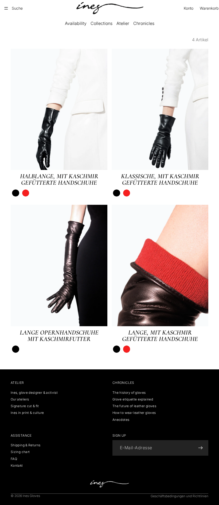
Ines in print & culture (27, 413)
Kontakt (17, 465)
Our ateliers (20, 399)
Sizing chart (20, 452)
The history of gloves (129, 393)
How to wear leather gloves (134, 413)
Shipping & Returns (25, 445)
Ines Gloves (31, 496)
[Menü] (6, 8)
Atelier (122, 23)
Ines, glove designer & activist (34, 393)
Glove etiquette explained (132, 399)
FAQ (14, 459)
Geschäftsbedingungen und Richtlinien (179, 496)
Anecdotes (120, 420)
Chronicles (143, 23)
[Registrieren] (200, 448)
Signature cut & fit (25, 406)
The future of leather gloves (134, 406)
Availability (76, 23)
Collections (101, 23)
